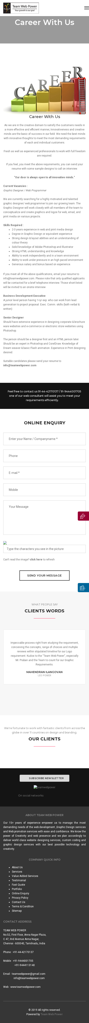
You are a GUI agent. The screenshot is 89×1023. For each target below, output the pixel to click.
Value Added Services (25, 876)
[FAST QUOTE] (83, 516)
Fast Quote (18, 884)
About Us (17, 867)
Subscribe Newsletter (46, 778)
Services (17, 871)
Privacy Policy (20, 897)
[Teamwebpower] (21, 8)
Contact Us (18, 902)
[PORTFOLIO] (83, 587)
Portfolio (17, 889)
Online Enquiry (20, 893)
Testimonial (19, 880)
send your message (44, 575)
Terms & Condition (23, 906)
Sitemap (17, 910)
